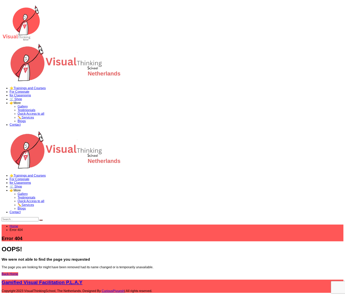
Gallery (23, 106)
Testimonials (26, 110)
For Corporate (19, 91)
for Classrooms (20, 95)
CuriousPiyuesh (113, 291)
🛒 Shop (16, 99)
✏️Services (26, 117)
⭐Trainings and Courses (28, 88)
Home (14, 226)
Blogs (22, 121)
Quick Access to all (31, 113)
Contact (15, 124)
